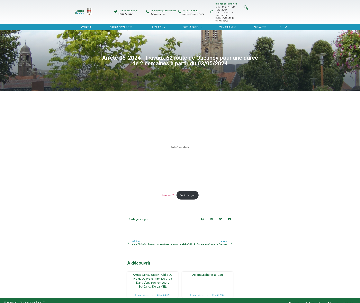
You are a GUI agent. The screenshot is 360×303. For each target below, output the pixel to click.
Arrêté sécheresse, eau (207, 275)
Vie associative (227, 27)
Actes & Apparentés (121, 27)
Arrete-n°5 (168, 195)
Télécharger (187, 195)
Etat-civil (157, 27)
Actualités (260, 27)
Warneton (86, 27)
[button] (246, 8)
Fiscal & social (191, 27)
